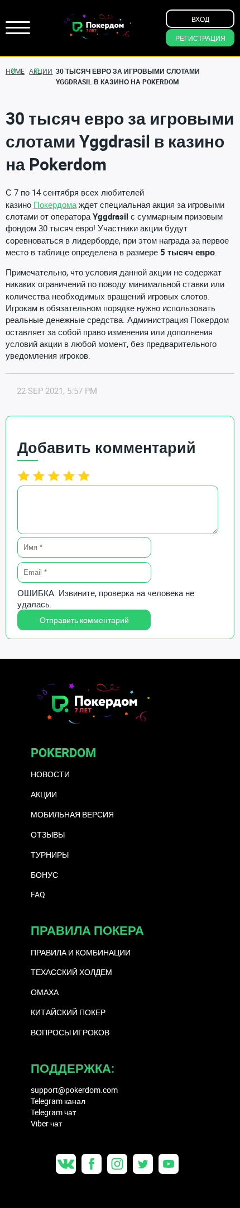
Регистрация (200, 38)
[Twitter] (143, 1164)
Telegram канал (58, 1101)
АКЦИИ (44, 794)
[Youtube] (169, 1164)
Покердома (54, 204)
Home (15, 70)
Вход (200, 19)
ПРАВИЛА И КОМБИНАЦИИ (81, 952)
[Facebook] (91, 1164)
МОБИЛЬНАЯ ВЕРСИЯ (72, 814)
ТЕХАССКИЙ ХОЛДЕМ (71, 972)
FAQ (38, 894)
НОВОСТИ (50, 774)
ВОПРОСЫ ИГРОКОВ (70, 1032)
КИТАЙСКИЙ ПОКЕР (68, 1012)
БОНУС (44, 874)
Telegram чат (53, 1112)
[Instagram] (117, 1164)
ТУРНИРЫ (50, 854)
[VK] (66, 1164)
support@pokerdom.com (74, 1090)
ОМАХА (45, 992)
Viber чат (46, 1123)
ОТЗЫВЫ (48, 834)
